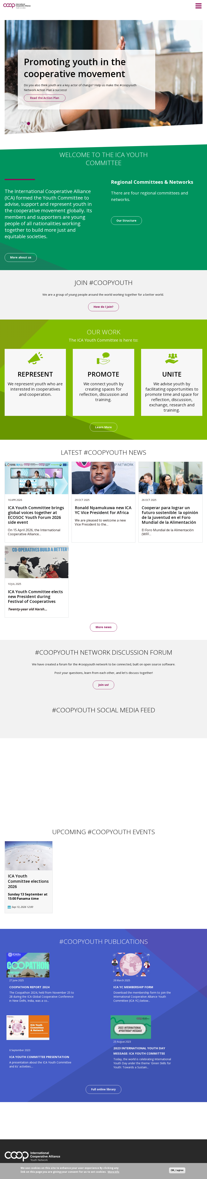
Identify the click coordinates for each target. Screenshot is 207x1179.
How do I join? (103, 307)
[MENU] (198, 5)
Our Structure (126, 220)
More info (113, 1172)
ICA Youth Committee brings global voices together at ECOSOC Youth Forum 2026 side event (36, 515)
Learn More (103, 427)
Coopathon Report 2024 (29, 987)
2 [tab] (24, 123)
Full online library (103, 1089)
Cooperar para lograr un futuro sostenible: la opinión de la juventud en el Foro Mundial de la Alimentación (170, 515)
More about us (20, 257)
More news (104, 627)
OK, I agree (177, 1170)
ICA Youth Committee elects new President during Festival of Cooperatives (35, 596)
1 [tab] (21, 123)
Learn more (26, 91)
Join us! (103, 685)
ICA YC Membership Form (133, 987)
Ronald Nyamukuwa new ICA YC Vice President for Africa (103, 510)
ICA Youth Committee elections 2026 (28, 881)
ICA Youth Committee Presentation (39, 1057)
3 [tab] (28, 123)
